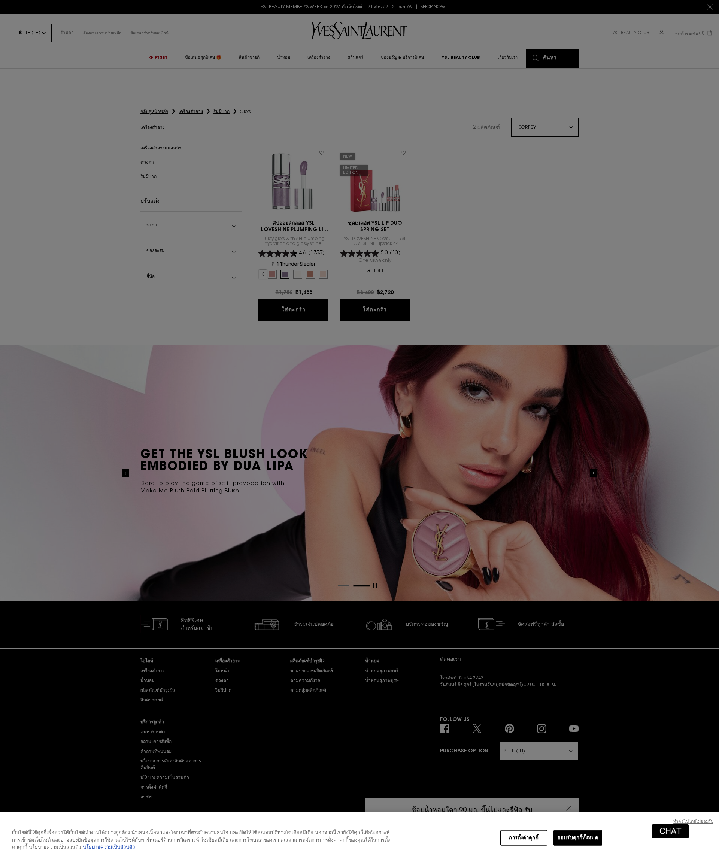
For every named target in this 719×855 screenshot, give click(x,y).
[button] (670, 831)
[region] (359, 833)
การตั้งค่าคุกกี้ (523, 837)
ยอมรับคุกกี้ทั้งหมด (578, 837)
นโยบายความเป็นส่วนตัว (109, 847)
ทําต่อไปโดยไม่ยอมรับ (693, 822)
